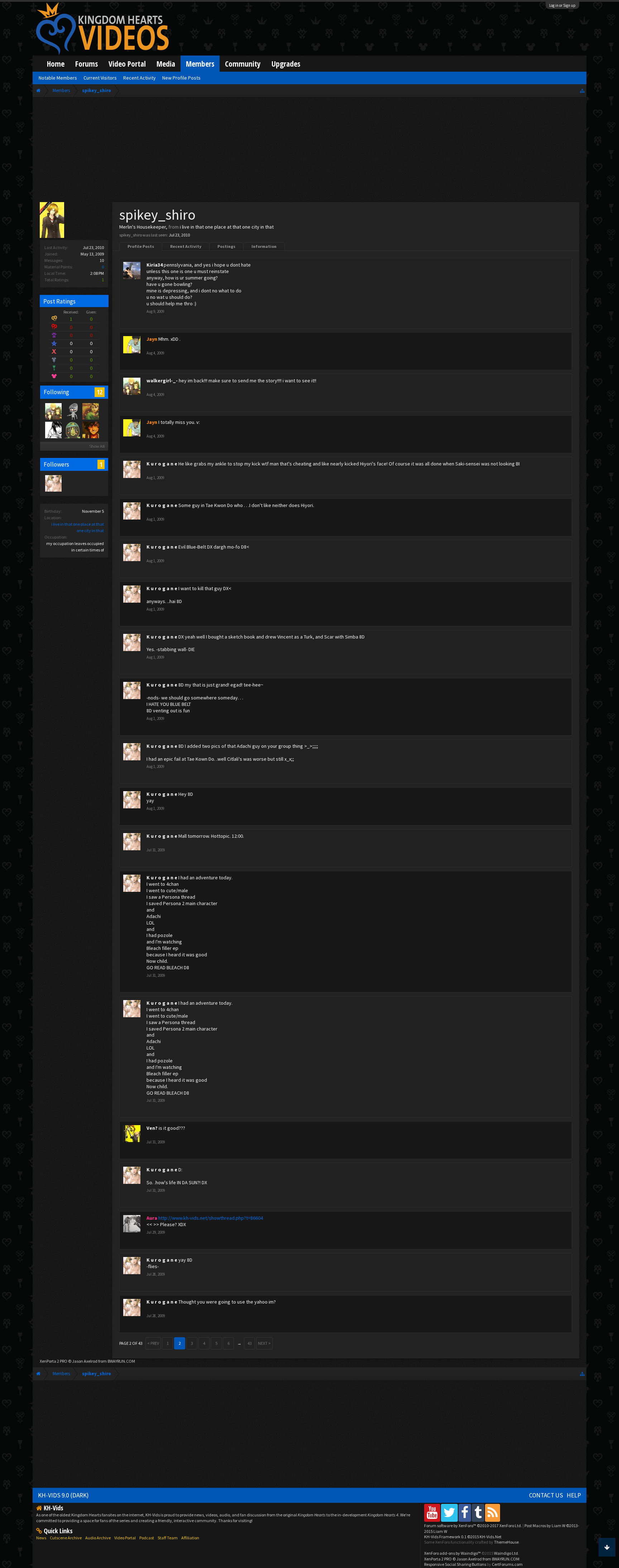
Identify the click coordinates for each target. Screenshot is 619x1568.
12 (99, 392)
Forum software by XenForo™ (473, 1525)
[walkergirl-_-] (53, 411)
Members (200, 63)
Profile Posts (141, 246)
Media (166, 63)
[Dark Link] (90, 411)
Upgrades (286, 63)
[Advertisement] (309, 151)
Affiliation (190, 1537)
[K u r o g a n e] (53, 483)
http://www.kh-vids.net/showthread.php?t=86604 (210, 1218)
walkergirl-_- (162, 380)
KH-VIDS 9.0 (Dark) (63, 1495)
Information (264, 246)
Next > (264, 1343)
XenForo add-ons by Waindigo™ (452, 1553)
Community (243, 63)
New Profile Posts (181, 78)
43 (250, 1343)
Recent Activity (185, 246)
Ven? (152, 1128)
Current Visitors (100, 78)
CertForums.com (507, 1564)
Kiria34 (155, 265)
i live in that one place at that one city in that (227, 227)
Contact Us (546, 1495)
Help (574, 1495)
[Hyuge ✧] (90, 429)
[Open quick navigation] (582, 90)
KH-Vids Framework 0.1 (463, 1536)
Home (55, 63)
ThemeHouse (506, 1542)
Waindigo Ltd (506, 1553)
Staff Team (168, 1537)
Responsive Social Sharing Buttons (455, 1564)
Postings (226, 246)
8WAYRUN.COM (121, 1361)
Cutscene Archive (66, 1537)
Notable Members (58, 78)
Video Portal (127, 63)
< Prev (153, 1343)
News (41, 1537)
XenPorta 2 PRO (53, 1361)
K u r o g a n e (162, 463)
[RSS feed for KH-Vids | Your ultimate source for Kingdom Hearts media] (493, 1513)
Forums (86, 63)
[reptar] (71, 429)
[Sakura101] (71, 411)
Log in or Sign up (562, 5)
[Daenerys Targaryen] (53, 429)
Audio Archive (98, 1537)
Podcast (146, 1537)
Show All (97, 446)
